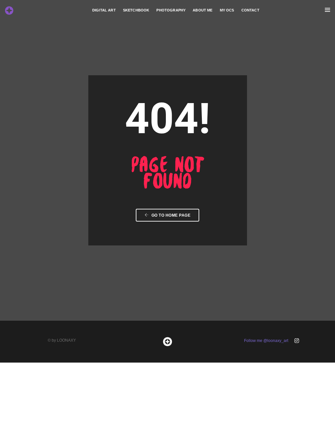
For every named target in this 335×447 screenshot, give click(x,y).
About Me (202, 10)
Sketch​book (136, 10)
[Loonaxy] (9, 9)
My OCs (227, 10)
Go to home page (170, 215)
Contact (250, 10)
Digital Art (104, 10)
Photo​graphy (170, 10)
